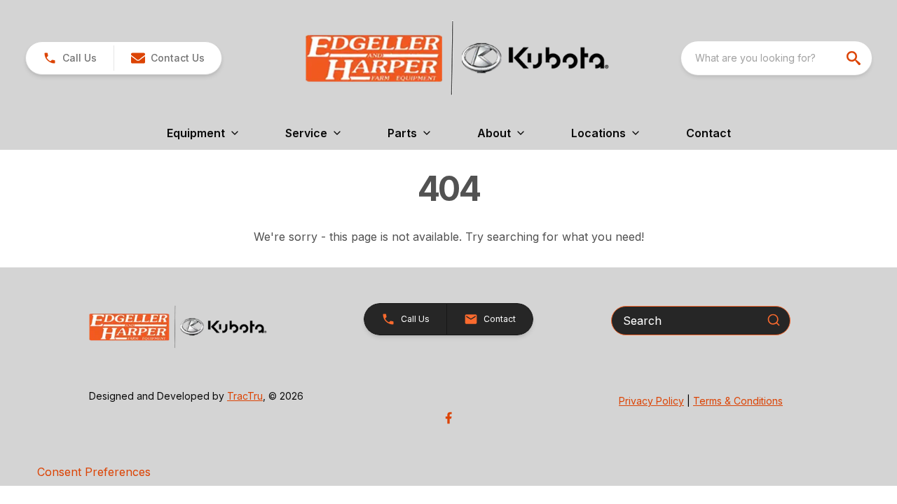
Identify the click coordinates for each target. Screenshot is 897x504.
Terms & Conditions (738, 401)
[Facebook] (448, 418)
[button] (70, 58)
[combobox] (776, 58)
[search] (855, 58)
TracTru (245, 396)
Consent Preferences (94, 472)
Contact (708, 133)
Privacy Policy (651, 401)
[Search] (773, 320)
